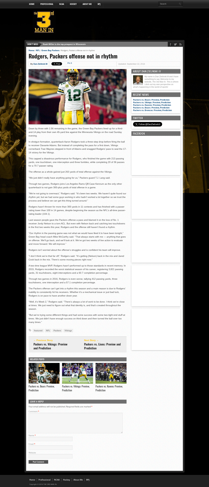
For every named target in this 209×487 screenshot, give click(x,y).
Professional (46, 4)
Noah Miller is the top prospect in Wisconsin (64, 44)
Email (32, 444)
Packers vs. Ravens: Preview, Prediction (152, 105)
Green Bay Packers (50, 50)
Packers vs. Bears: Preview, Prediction (151, 100)
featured (38, 330)
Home (31, 4)
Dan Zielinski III (40, 64)
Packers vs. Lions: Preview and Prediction (102, 346)
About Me (87, 4)
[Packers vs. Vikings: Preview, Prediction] (77, 383)
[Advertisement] (123, 22)
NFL (38, 50)
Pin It (69, 63)
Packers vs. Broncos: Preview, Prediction (152, 110)
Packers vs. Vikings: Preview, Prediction (152, 102)
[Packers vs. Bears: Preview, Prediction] (44, 383)
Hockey (73, 4)
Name (32, 435)
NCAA (61, 4)
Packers (57, 330)
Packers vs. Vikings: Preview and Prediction (50, 346)
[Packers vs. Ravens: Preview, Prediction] (111, 383)
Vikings (68, 330)
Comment (34, 411)
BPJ (99, 4)
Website (32, 452)
